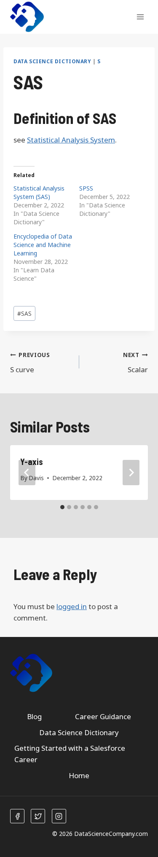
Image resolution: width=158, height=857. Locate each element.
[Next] (131, 472)
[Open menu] (140, 16)
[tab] (62, 507)
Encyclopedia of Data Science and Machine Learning (42, 244)
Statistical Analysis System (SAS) (38, 192)
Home (79, 775)
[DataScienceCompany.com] (27, 17)
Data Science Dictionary (52, 61)
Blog (34, 716)
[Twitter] (38, 816)
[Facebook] (17, 816)
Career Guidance (103, 716)
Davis (36, 478)
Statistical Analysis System (71, 140)
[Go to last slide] (27, 472)
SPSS (86, 188)
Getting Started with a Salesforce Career (69, 753)
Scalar (135, 362)
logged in (71, 606)
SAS (24, 313)
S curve (30, 362)
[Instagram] (59, 816)
